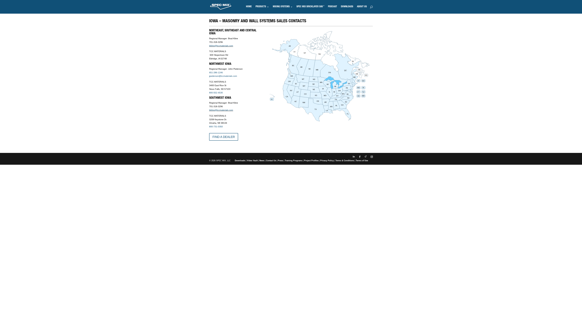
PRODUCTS (261, 7)
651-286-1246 (216, 72)
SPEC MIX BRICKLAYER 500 (310, 7)
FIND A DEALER (223, 137)
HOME (249, 7)
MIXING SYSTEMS (281, 7)
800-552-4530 (216, 92)
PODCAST (332, 7)
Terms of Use (362, 160)
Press (280, 160)
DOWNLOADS (347, 7)
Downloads (240, 160)
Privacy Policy (327, 160)
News (261, 160)
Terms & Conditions (344, 160)
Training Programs (294, 160)
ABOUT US (362, 7)
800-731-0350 (216, 126)
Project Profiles (311, 160)
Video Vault (252, 160)
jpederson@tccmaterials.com (223, 76)
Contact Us (271, 160)
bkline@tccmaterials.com (221, 46)
